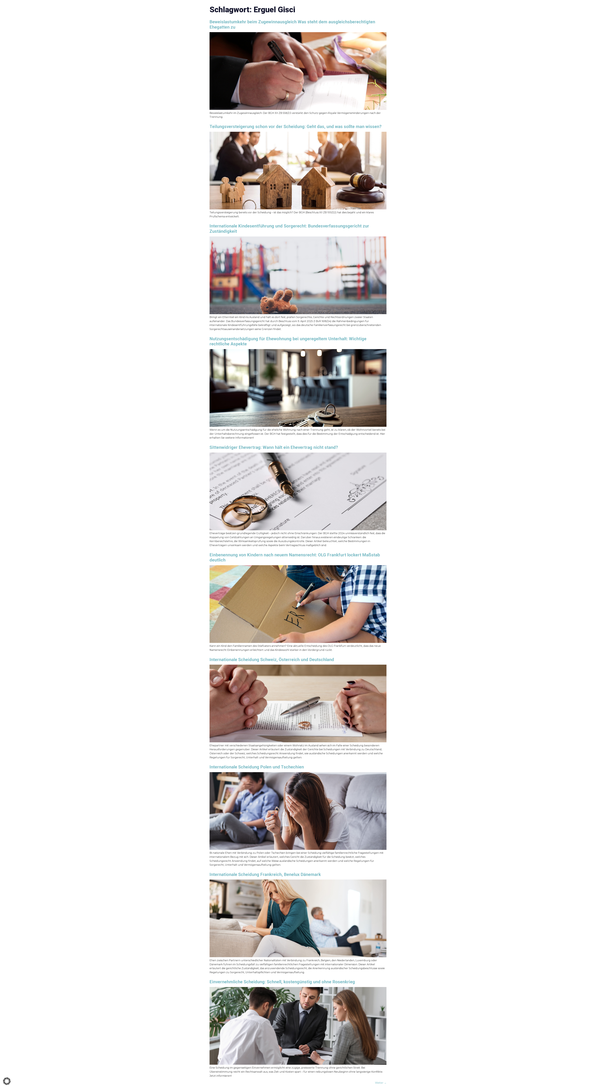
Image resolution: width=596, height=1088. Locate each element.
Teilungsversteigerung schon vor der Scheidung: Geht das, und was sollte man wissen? (296, 126)
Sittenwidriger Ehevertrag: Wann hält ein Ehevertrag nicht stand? (274, 447)
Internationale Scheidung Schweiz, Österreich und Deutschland (272, 659)
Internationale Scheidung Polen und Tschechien (257, 767)
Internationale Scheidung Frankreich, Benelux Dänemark (265, 874)
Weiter (380, 1082)
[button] (7, 1081)
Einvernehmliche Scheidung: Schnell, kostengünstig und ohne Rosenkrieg (282, 981)
